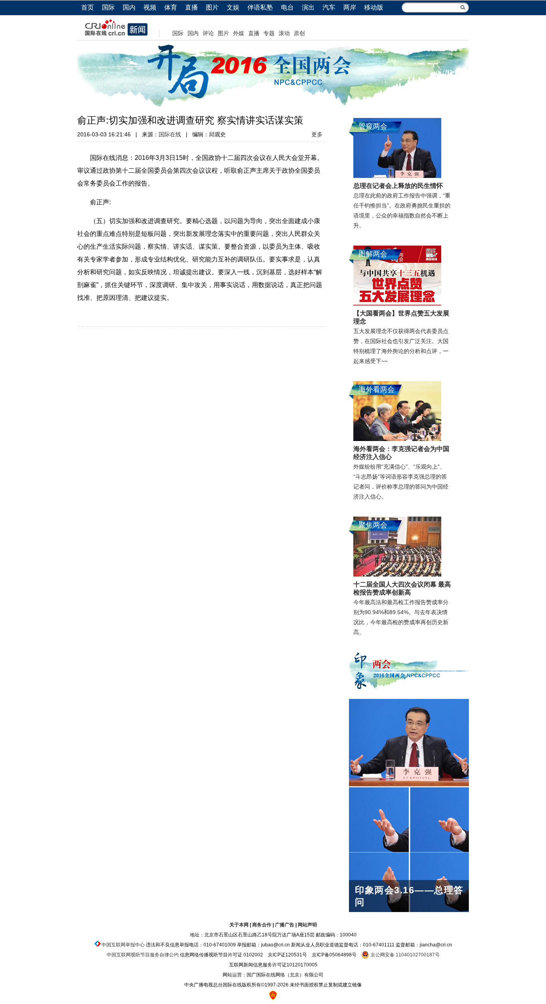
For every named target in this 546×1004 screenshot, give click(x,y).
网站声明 (307, 925)
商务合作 (261, 925)
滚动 (284, 33)
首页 (87, 7)
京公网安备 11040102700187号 (404, 955)
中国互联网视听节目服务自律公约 (143, 955)
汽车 (329, 7)
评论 (208, 33)
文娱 (233, 7)
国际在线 (170, 134)
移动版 (373, 7)
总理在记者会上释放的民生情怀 (398, 185)
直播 (191, 7)
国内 (129, 7)
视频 (149, 7)
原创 (299, 33)
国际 (108, 7)
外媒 (238, 33)
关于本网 (239, 925)
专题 (269, 33)
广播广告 (284, 925)
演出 (308, 7)
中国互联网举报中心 (123, 945)
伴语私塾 (260, 7)
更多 (317, 134)
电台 (287, 7)
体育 (170, 7)
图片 (212, 7)
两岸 (349, 7)
